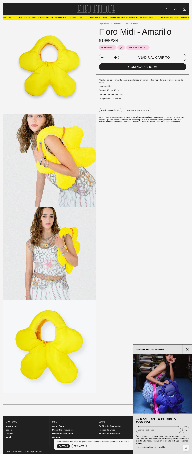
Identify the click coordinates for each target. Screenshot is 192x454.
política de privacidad (156, 447)
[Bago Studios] (96, 9)
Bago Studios (36, 451)
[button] (166, 9)
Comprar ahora (142, 67)
